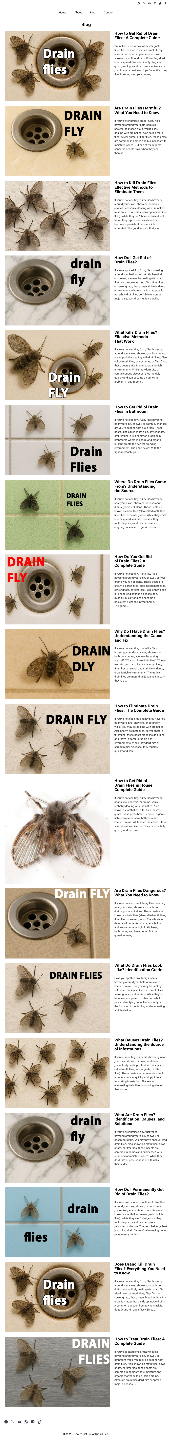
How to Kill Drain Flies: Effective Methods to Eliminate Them (136, 187)
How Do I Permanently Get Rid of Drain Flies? (139, 1191)
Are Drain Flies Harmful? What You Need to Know (137, 110)
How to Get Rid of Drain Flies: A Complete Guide (137, 35)
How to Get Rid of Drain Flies (91, 1434)
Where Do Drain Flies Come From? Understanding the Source (140, 486)
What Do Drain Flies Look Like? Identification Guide (138, 967)
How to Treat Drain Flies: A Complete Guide (139, 1341)
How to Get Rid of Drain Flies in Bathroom (136, 409)
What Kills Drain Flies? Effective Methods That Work (135, 336)
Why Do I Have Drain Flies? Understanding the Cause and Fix (139, 635)
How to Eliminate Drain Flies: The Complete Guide (139, 708)
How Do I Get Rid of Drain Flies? (132, 259)
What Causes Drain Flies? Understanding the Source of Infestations (139, 1044)
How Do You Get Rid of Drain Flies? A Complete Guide (133, 561)
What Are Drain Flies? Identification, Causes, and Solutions (139, 1119)
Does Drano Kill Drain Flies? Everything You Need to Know (139, 1268)
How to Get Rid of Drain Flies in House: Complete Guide (134, 785)
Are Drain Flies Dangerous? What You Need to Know (140, 892)
